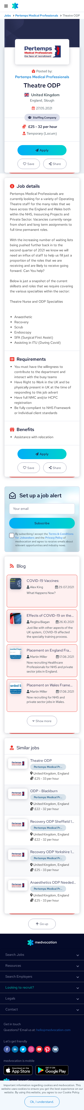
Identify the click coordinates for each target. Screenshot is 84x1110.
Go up (44, 924)
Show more (44, 721)
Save (30, 164)
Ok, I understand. (42, 1102)
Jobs (7, 15)
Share (57, 164)
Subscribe (42, 523)
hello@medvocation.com (53, 1030)
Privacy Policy (53, 537)
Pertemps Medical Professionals (36, 15)
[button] (42, 954)
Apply (44, 150)
